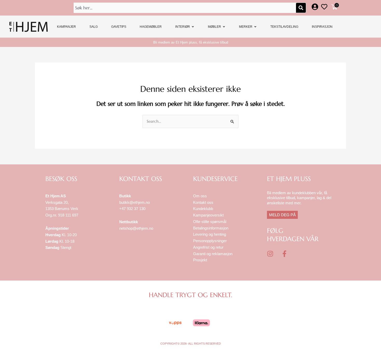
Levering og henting (210, 234)
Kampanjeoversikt (208, 215)
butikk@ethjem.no (134, 202)
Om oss (200, 196)
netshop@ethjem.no (136, 228)
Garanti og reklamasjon (212, 254)
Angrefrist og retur (208, 247)
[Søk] (301, 8)
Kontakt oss (203, 202)
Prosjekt (200, 260)
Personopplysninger (210, 241)
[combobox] (185, 8)
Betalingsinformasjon (211, 228)
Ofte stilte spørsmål (209, 221)
